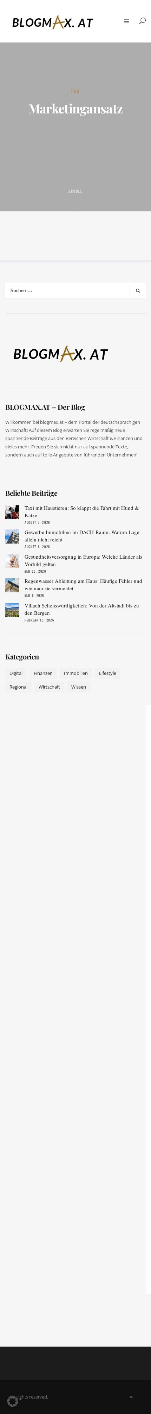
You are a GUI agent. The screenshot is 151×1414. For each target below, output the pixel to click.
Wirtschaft (49, 687)
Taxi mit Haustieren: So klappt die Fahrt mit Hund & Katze (82, 511)
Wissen (78, 687)
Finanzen (43, 673)
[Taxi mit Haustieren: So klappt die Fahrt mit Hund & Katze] (12, 512)
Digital (15, 673)
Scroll (75, 191)
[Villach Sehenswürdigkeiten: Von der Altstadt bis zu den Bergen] (12, 610)
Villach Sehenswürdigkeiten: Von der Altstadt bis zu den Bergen (82, 609)
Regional (18, 687)
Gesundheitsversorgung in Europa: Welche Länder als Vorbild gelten (83, 560)
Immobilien (76, 673)
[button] (12, 1401)
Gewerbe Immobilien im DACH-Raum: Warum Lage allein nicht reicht (82, 535)
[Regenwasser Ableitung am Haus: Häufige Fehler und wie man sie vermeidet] (12, 585)
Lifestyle (107, 673)
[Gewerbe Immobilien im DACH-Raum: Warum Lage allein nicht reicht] (12, 537)
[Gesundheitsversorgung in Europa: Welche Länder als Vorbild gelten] (12, 561)
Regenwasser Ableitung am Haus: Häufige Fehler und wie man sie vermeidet (83, 584)
